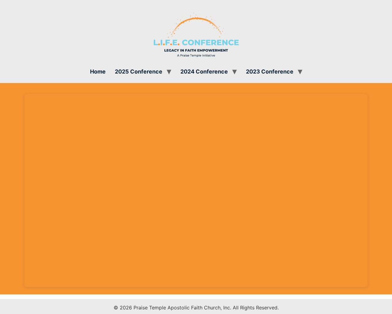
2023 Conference (269, 71)
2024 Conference (204, 71)
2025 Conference (138, 71)
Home (98, 71)
